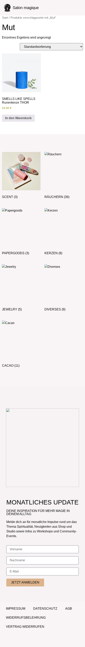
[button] (51, 8)
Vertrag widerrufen (25, 626)
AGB (68, 608)
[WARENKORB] (75, 7)
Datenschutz (45, 608)
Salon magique (26, 8)
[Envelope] (48, 640)
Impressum (15, 608)
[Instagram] (37, 640)
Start (5, 17)
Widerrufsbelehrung (26, 617)
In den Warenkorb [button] (18, 118)
